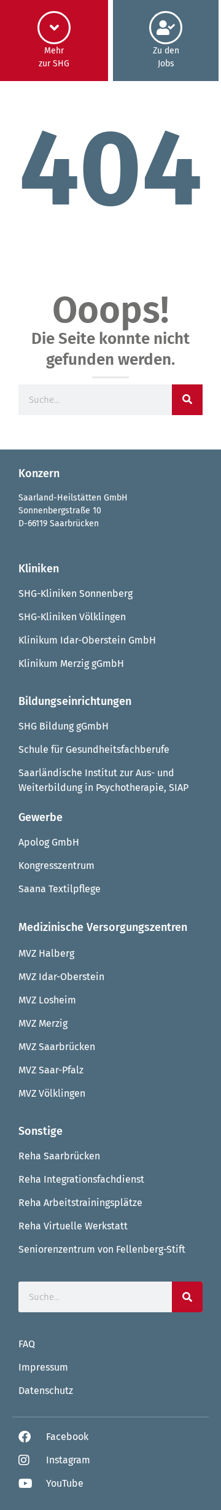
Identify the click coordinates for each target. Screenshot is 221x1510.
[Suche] (187, 399)
